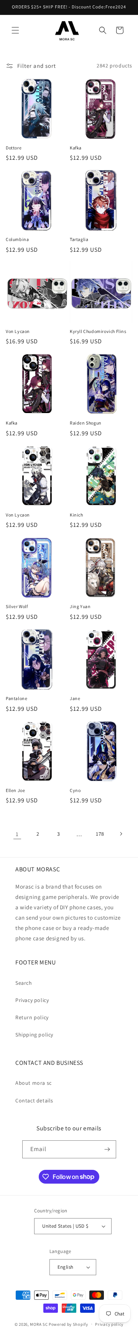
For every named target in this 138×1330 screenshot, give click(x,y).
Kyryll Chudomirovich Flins (98, 331)
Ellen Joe (15, 790)
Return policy (32, 1017)
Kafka (76, 148)
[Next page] (120, 833)
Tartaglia (79, 239)
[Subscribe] (107, 1149)
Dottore (13, 148)
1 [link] (17, 834)
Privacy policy (32, 1000)
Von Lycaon (18, 331)
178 (100, 833)
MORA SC (39, 1324)
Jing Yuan (80, 606)
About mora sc (33, 1082)
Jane (75, 698)
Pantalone (16, 698)
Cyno (75, 790)
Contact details (34, 1100)
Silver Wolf (17, 606)
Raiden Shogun (86, 423)
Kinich (76, 515)
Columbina (17, 239)
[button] (15, 30)
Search (23, 982)
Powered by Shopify (68, 1324)
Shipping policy (34, 1034)
